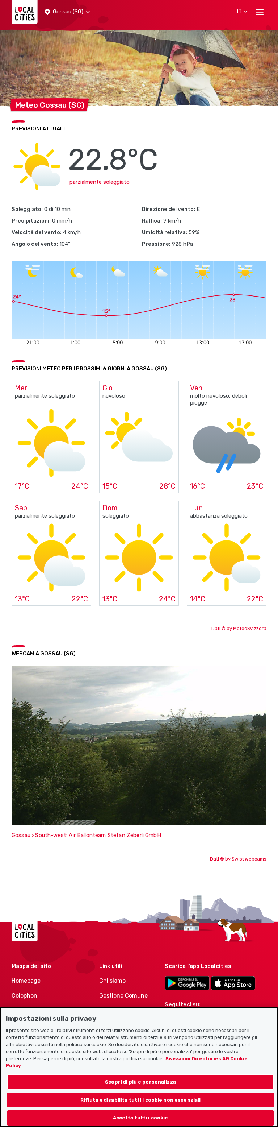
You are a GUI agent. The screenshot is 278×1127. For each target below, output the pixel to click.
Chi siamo (112, 980)
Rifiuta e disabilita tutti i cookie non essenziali (140, 1100)
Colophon (24, 995)
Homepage (26, 980)
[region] (139, 1067)
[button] (67, 12)
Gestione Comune (123, 995)
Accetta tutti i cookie (140, 1117)
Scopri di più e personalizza (140, 1082)
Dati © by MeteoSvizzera (238, 628)
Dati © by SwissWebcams (238, 859)
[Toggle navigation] (259, 11)
